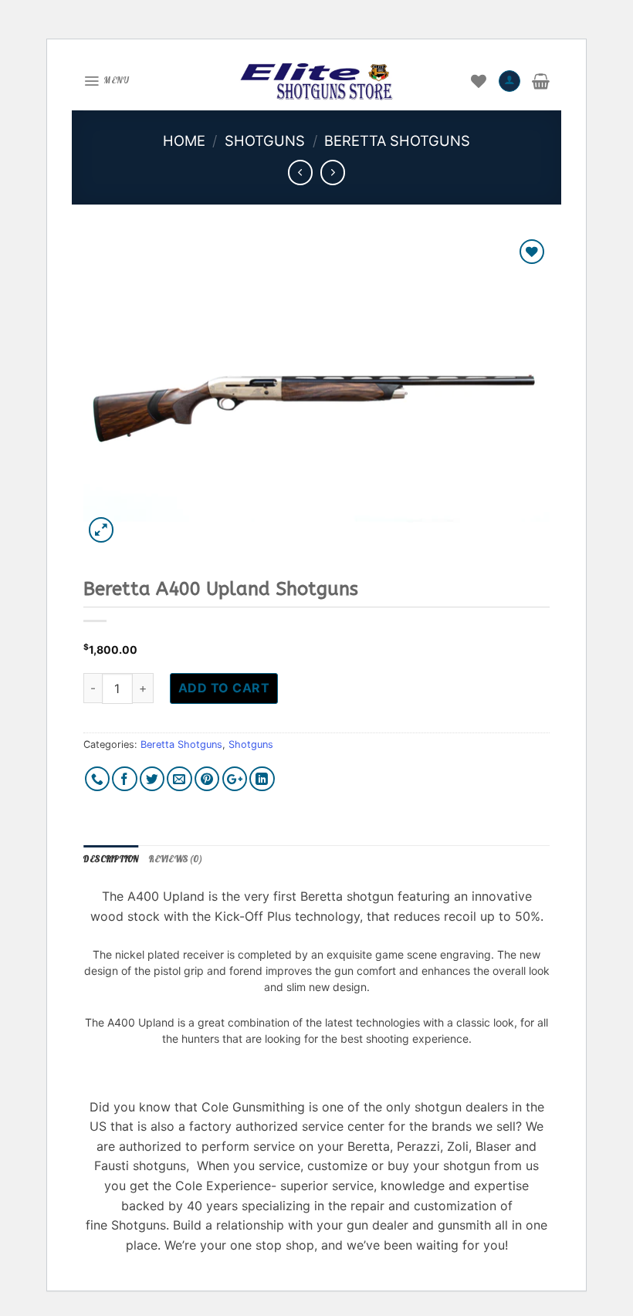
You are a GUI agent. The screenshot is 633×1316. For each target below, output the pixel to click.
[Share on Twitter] (152, 779)
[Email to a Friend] (179, 779)
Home (184, 140)
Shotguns (265, 140)
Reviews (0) (175, 859)
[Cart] (541, 81)
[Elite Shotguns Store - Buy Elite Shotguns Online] (316, 81)
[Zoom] (101, 530)
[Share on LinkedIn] (262, 779)
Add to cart (223, 687)
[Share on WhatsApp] (97, 779)
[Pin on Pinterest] (207, 779)
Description (110, 859)
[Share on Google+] (235, 779)
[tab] (110, 860)
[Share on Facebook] (124, 779)
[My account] (509, 81)
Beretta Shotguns (397, 140)
